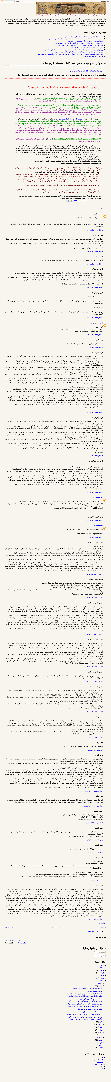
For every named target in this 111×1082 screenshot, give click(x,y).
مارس (100, 1040)
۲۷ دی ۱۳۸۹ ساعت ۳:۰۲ (95, 634)
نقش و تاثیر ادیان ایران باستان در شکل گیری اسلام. (86, 47)
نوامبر (100, 986)
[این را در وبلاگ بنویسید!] (71, 201)
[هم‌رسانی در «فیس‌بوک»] (68, 201)
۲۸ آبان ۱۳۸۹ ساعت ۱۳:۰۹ (94, 537)
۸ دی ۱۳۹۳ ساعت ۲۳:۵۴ (95, 840)
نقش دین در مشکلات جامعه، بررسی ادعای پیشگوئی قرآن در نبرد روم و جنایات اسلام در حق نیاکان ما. (70, 54)
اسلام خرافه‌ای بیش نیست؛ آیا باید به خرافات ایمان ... (85, 996)
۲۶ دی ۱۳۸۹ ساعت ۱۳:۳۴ (94, 574)
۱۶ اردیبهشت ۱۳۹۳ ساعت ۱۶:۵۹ (92, 806)
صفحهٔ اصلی (56, 927)
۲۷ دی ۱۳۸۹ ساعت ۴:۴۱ (95, 681)
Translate (22, 943)
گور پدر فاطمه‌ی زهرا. (95, 991)
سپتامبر (99, 1024)
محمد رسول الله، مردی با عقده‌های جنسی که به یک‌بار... (84, 1006)
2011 (101, 978)
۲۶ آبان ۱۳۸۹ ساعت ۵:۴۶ (95, 318)
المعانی (100, 1068)
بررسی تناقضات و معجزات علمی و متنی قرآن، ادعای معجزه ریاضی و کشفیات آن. (77, 36)
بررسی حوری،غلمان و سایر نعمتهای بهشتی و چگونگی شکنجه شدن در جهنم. (78, 52)
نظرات (101, 956)
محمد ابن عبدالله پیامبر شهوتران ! (91, 1011)
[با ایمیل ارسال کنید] (73, 201)
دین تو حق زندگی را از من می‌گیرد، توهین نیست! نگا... (85, 1001)
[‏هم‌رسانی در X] (70, 201)
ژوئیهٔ (100, 1030)
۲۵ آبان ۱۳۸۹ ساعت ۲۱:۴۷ (94, 230)
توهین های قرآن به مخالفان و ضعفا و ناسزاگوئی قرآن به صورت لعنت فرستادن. (78, 43)
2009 (101, 1048)
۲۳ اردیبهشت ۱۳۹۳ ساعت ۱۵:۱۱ (92, 823)
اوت (100, 1027)
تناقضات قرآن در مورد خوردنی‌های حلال (89, 1009)
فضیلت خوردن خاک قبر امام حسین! (90, 999)
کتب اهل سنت (98, 1060)
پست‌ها (101, 952)
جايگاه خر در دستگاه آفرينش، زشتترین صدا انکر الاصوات (84, 993)
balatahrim (98, 525)
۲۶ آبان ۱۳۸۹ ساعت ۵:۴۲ (95, 288)
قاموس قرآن (99, 1062)
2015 (101, 968)
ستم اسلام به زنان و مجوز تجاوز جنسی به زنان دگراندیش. (84, 41)
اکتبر (100, 1022)
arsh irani (99, 323)
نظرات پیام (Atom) (92, 931)
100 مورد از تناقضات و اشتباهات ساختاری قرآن (88, 70)
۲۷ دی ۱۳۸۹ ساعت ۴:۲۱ (95, 667)
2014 (101, 970)
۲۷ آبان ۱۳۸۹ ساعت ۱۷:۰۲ (94, 520)
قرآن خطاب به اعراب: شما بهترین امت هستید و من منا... (84, 1019)
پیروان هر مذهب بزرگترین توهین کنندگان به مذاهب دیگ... (84, 1004)
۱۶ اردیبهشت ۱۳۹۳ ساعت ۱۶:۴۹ (92, 791)
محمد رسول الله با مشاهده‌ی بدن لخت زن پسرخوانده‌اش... (83, 1014)
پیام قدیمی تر (9, 927)
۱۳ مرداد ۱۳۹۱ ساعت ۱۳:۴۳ (94, 737)
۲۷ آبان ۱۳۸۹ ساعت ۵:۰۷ (95, 412)
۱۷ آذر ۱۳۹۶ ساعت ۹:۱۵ (95, 919)
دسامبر (99, 983)
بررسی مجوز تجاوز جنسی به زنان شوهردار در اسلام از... (84, 1017)
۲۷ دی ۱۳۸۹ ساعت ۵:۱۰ (95, 712)
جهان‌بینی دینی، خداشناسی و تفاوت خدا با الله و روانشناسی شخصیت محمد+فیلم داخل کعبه (74, 50)
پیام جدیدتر (102, 927)
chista (100, 214)
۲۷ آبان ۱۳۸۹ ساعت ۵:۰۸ (95, 456)
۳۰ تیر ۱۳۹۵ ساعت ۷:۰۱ (95, 880)
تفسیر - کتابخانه (98, 1064)
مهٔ (101, 1035)
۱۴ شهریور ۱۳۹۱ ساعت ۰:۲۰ (93, 750)
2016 (101, 965)
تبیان (101, 1066)
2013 (101, 973)
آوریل (100, 1037)
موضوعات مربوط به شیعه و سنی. (92, 56)
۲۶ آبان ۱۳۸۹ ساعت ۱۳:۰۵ (94, 347)
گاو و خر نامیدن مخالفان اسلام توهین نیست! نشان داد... (84, 988)
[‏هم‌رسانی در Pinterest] (67, 201)
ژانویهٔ (100, 1045)
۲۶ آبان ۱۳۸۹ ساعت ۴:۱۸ (95, 264)
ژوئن (100, 1032)
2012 (101, 975)
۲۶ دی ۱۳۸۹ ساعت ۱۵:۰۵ (94, 598)
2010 (101, 980)
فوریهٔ (100, 1042)
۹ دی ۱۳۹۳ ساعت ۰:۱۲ (95, 852)
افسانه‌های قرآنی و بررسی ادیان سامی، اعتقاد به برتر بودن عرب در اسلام (79, 45)
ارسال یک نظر (101, 923)
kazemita (99, 497)
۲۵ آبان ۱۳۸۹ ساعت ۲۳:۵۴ (94, 251)
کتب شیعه (100, 1058)
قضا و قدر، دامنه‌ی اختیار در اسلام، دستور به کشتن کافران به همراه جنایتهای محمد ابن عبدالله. (73, 39)
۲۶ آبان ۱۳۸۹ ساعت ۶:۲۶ (95, 335)
